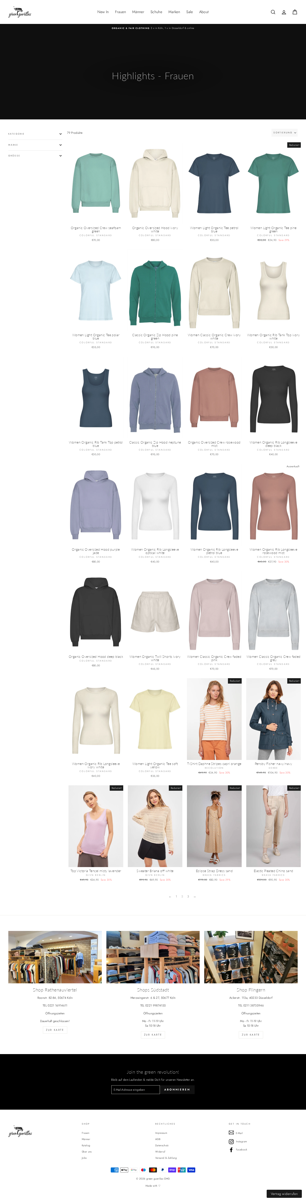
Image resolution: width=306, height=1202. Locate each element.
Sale (189, 12)
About (204, 12)
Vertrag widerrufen (284, 1193)
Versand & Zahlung (166, 1158)
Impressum (161, 1133)
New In (103, 12)
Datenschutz (162, 1145)
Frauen (120, 12)
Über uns (87, 1151)
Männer (138, 12)
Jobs (84, 1158)
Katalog (86, 1145)
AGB (157, 1139)
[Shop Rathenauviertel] (55, 957)
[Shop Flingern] (251, 957)
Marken (174, 12)
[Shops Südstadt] (153, 957)
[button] (284, 133)
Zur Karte (55, 1030)
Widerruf (160, 1151)
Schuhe (156, 12)
